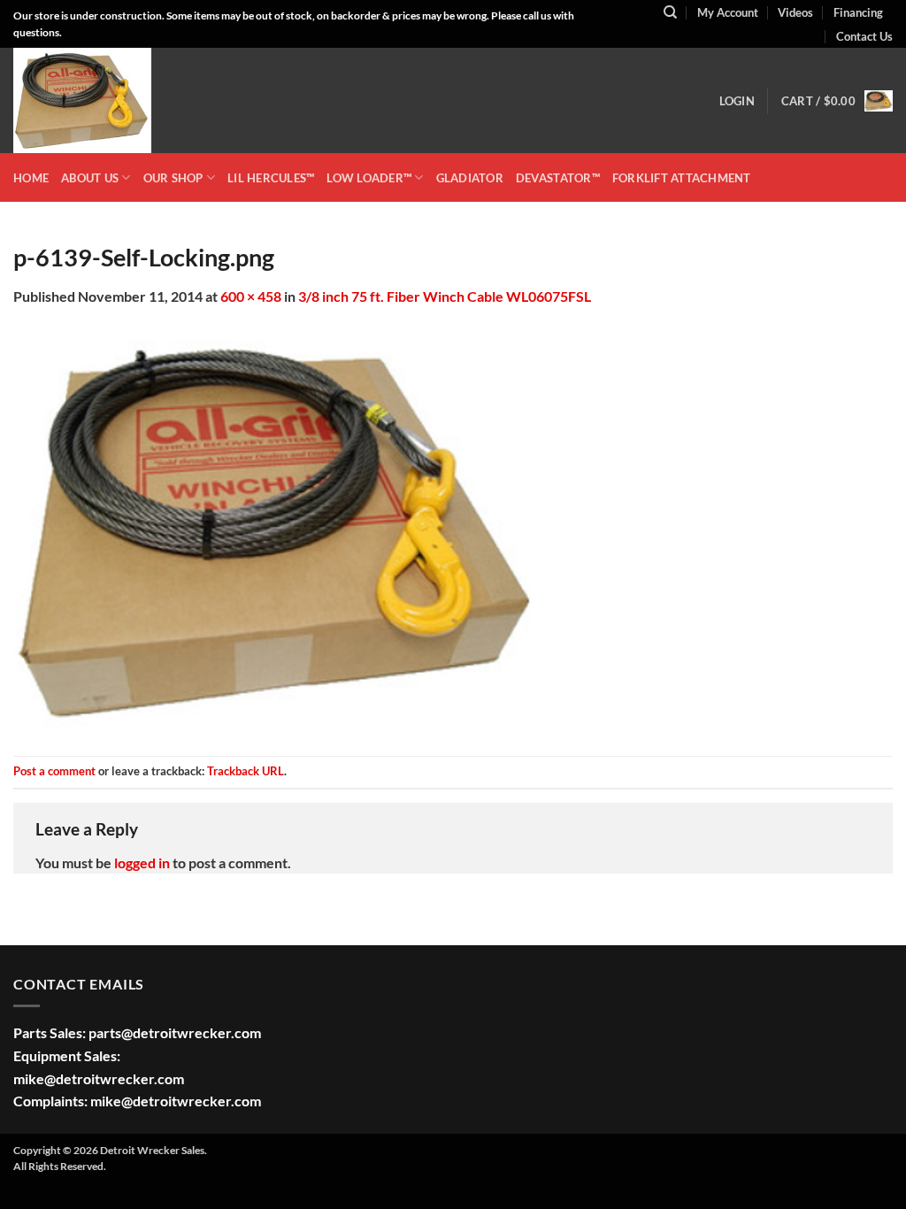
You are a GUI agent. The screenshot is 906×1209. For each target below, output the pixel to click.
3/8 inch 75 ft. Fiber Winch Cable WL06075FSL (444, 296)
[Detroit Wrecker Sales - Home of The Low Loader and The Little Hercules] (101, 100)
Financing (858, 12)
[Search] (670, 12)
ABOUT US (90, 178)
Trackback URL (245, 771)
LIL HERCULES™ (270, 178)
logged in (142, 862)
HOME (31, 178)
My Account (727, 12)
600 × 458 (250, 296)
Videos (795, 12)
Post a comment (54, 771)
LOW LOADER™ (368, 178)
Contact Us (864, 36)
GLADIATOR (469, 178)
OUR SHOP (173, 178)
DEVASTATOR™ (558, 178)
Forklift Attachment (681, 178)
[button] (737, 101)
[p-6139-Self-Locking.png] (278, 529)
